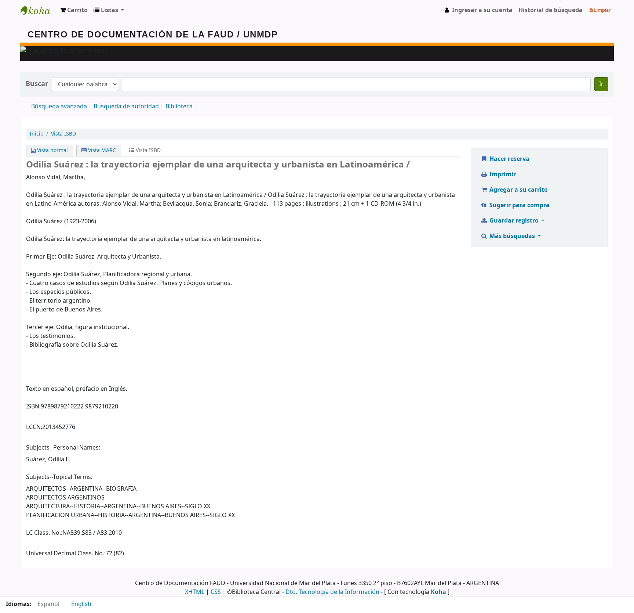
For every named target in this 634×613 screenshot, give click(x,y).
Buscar (37, 84)
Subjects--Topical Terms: (59, 477)
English (81, 604)
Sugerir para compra (519, 205)
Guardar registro (514, 220)
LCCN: (34, 427)
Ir (601, 84)
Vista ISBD (63, 134)
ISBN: (33, 406)
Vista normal (52, 150)
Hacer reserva (508, 159)
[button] (74, 10)
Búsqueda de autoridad (126, 106)
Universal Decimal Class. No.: (66, 553)
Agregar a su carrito (518, 189)
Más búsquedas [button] (512, 236)
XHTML (194, 592)
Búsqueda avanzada (59, 106)
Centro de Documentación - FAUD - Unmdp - (39, 10)
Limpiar (602, 10)
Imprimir (502, 174)
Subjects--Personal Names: (63, 447)
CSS (216, 592)
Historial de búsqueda (550, 10)
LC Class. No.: (44, 533)
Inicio (36, 134)
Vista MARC (101, 150)
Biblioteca (179, 106)
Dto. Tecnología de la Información (332, 592)
